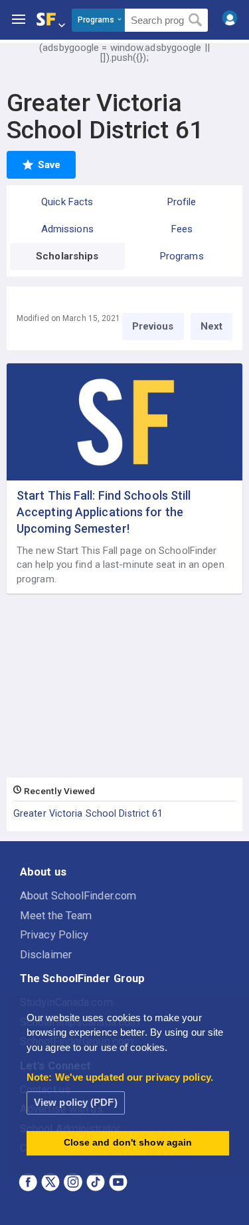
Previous (153, 326)
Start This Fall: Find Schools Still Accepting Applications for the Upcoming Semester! (104, 511)
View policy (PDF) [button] (76, 1102)
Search (195, 20)
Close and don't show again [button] (128, 1143)
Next (211, 326)
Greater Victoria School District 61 (88, 813)
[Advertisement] (124, 686)
